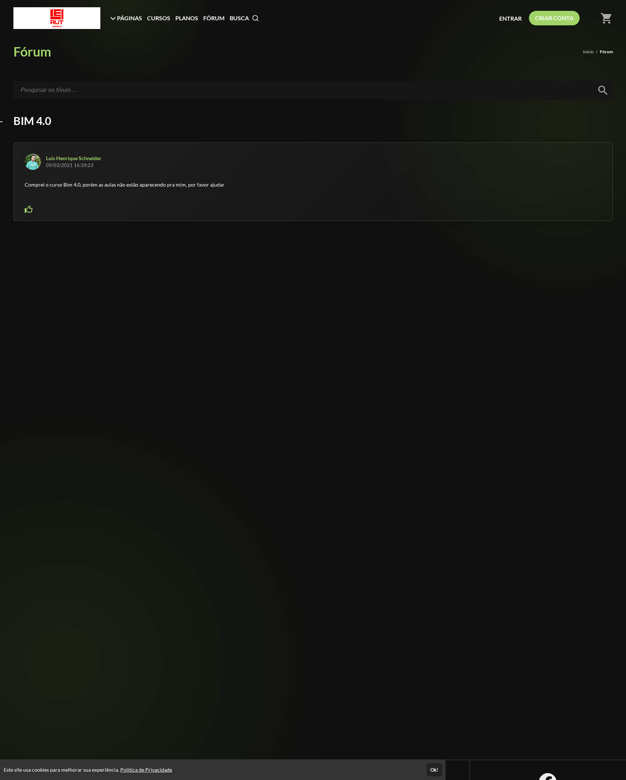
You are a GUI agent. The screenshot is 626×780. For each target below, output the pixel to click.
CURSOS (158, 17)
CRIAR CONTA (554, 17)
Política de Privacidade (146, 770)
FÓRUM (214, 17)
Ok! (434, 770)
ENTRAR (510, 18)
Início (588, 51)
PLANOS (186, 17)
